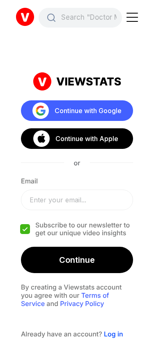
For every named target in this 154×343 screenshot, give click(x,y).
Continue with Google (88, 111)
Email (29, 181)
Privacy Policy (82, 303)
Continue (77, 260)
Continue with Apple (86, 138)
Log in (113, 334)
